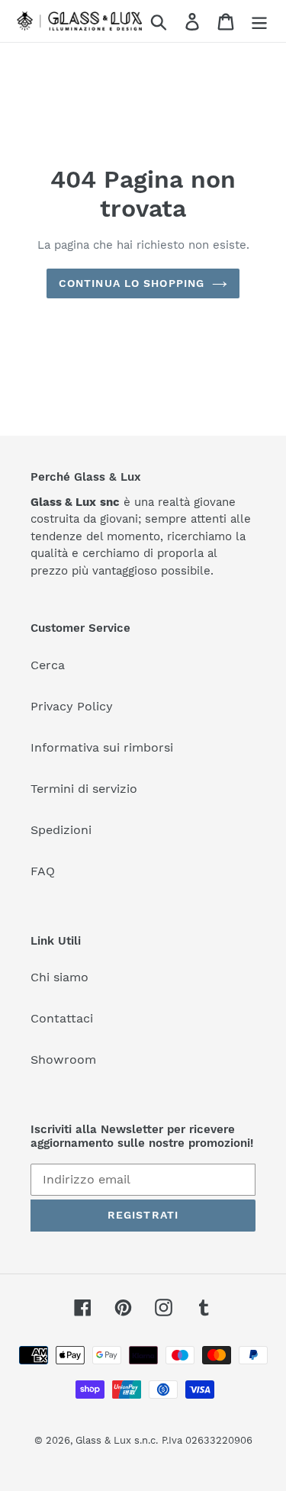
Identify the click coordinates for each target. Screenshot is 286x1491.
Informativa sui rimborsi (102, 747)
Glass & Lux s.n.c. (117, 1440)
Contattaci (62, 1018)
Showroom (63, 1059)
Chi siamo (59, 977)
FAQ (43, 871)
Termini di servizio (84, 788)
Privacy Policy (72, 706)
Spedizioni (61, 830)
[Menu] (259, 21)
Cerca (48, 665)
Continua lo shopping (131, 283)
